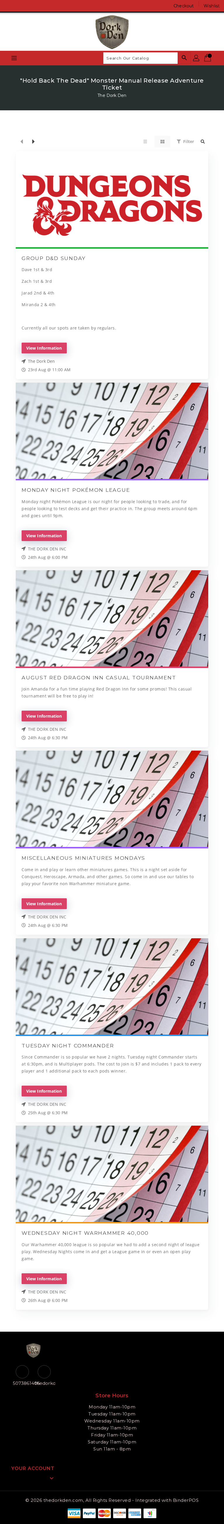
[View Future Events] (33, 141)
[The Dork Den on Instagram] (20, 5)
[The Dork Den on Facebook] (9, 5)
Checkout (184, 5)
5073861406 (22, 1383)
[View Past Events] (21, 141)
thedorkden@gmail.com (44, 1383)
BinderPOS (186, 1500)
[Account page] (196, 58)
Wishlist (212, 5)
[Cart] (208, 58)
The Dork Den (111, 95)
